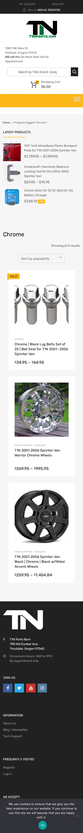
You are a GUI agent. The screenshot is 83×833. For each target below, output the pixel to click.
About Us (9, 723)
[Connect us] (7, 688)
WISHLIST (58, 4)
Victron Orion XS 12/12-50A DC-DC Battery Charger (48, 193)
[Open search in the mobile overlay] (41, 71)
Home (6, 122)
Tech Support (12, 736)
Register (54, 10)
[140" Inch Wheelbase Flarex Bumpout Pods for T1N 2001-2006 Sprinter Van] (12, 160)
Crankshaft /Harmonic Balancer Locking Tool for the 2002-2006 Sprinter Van (46, 171)
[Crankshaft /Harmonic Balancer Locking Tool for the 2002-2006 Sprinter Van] (12, 181)
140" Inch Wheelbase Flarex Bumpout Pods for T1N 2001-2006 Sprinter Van (50, 148)
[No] (77, 815)
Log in (7, 774)
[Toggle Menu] (77, 100)
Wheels (19, 339)
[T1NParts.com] (41, 37)
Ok (43, 825)
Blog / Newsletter (15, 730)
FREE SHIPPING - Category (30, 445)
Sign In (41, 10)
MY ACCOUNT (27, 4)
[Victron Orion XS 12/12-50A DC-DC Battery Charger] (12, 205)
